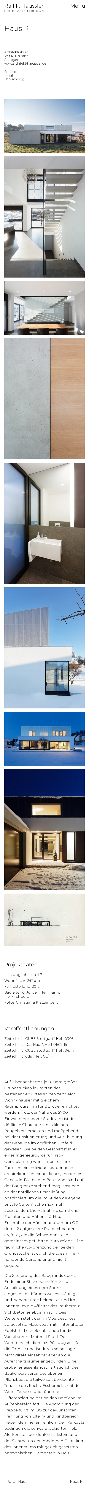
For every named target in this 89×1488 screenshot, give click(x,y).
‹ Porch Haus (15, 1482)
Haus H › (77, 1482)
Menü (77, 5)
